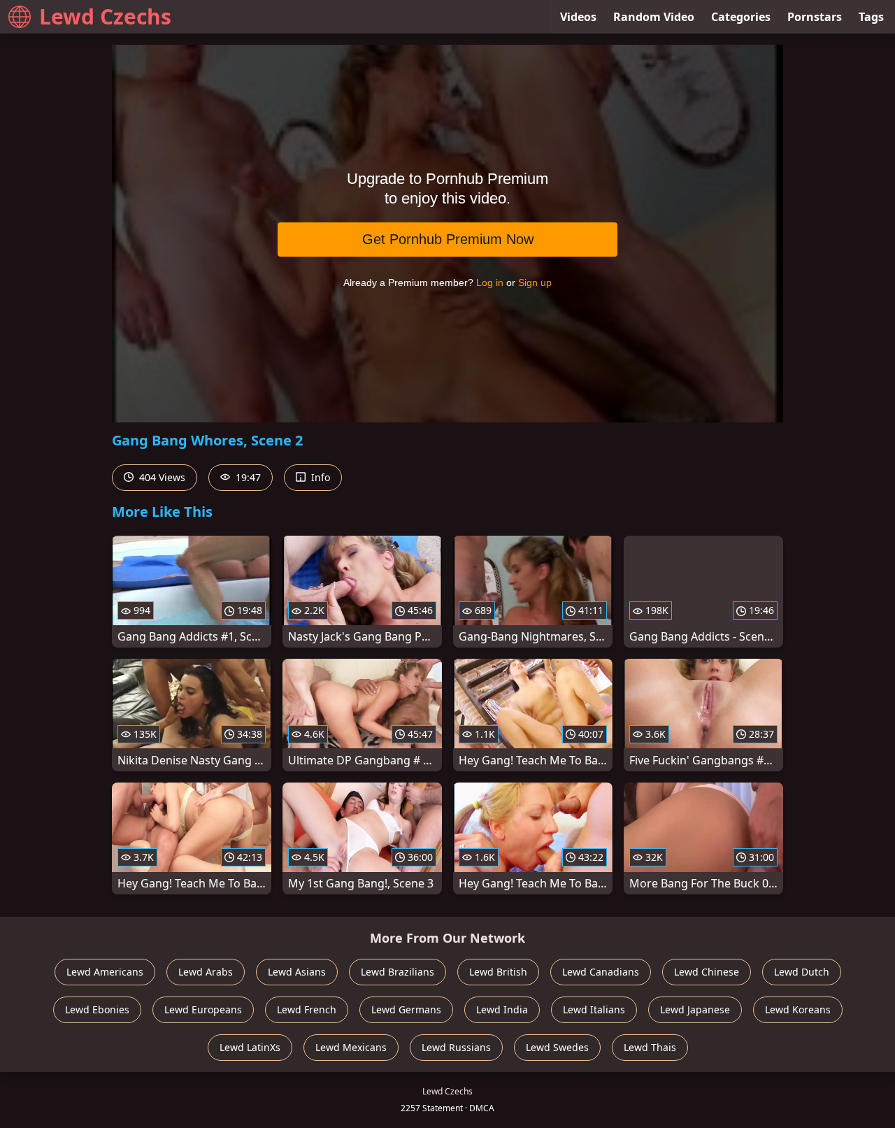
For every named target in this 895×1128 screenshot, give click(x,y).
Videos (578, 16)
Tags (871, 16)
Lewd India (502, 1009)
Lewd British (498, 971)
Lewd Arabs (205, 971)
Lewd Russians (456, 1047)
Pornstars (814, 16)
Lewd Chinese (706, 971)
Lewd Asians (297, 971)
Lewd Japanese (695, 1009)
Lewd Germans (406, 1009)
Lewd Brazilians (397, 971)
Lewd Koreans (798, 1009)
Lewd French (306, 1009)
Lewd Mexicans (351, 1047)
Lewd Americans (104, 971)
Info (319, 477)
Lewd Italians (594, 1009)
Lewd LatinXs (250, 1047)
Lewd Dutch (801, 971)
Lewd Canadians (600, 971)
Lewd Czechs (105, 16)
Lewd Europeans (203, 1009)
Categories (741, 16)
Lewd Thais (650, 1047)
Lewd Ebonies (97, 1009)
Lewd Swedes (557, 1047)
